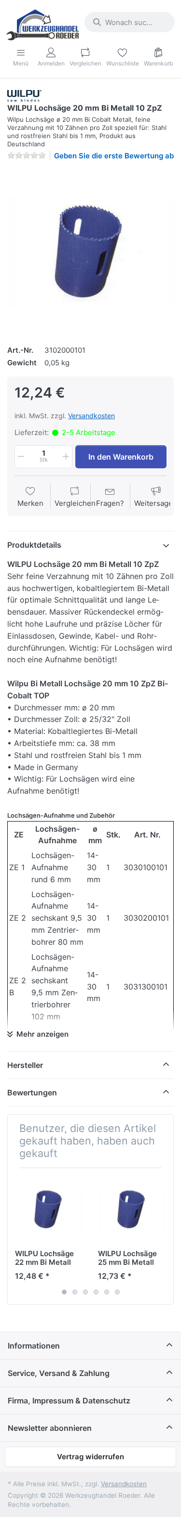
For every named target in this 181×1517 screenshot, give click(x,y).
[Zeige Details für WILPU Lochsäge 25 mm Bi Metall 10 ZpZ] (132, 1209)
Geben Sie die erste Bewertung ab (114, 155)
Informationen (34, 1345)
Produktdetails (34, 545)
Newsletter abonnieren (50, 1428)
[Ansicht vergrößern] (90, 251)
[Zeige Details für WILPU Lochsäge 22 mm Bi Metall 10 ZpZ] (49, 1209)
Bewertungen (32, 1092)
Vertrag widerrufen (90, 1456)
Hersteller (25, 1065)
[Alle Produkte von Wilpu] (24, 95)
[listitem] (90, 251)
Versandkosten (91, 415)
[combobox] (129, 22)
